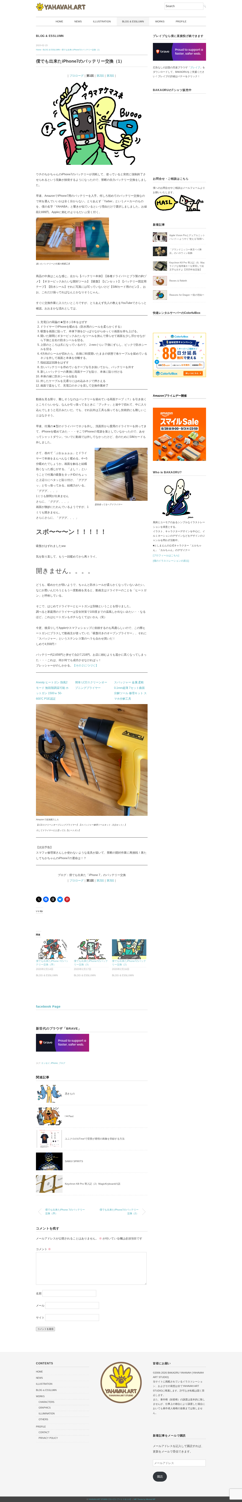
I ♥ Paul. (69, 1116)
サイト (40, 1317)
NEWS (78, 21)
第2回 (100, 75)
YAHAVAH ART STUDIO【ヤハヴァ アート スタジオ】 (110, 1499)
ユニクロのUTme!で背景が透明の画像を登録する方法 (95, 1138)
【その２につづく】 (85, 665)
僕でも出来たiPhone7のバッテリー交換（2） (119, 1211)
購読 (160, 1476)
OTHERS (43, 1419)
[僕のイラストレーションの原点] (171, 560)
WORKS (159, 21)
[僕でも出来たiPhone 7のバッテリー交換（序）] (53, 949)
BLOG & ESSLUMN (133, 21)
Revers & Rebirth (178, 280)
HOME (59, 21)
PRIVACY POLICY (48, 1438)
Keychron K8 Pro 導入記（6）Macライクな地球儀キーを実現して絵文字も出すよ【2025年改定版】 (187, 266)
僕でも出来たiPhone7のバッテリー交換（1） (81, 50)
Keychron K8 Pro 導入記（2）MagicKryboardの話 (92, 1183)
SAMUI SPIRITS (74, 1161)
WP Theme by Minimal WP (144, 1499)
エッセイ (45, 1063)
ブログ (62, 1063)
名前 (39, 1293)
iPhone (54, 1063)
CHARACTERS (46, 1402)
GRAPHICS (45, 1407)
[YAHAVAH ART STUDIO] (61, 5)
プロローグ (76, 75)
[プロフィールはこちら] (166, 555)
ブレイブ (195, 67)
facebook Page (48, 1006)
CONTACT (44, 1432)
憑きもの (70, 1093)
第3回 (110, 75)
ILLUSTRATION (102, 21)
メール (40, 1305)
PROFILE (181, 21)
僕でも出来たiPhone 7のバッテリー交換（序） (65, 1211)
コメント (43, 1249)
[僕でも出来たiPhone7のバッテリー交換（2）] (129, 949)
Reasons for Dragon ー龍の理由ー (186, 295)
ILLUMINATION (47, 1413)
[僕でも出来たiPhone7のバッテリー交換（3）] (91, 949)
